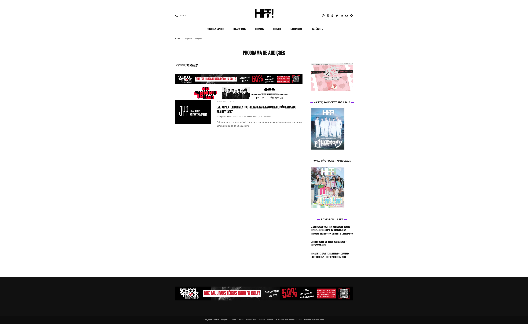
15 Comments (266, 117)
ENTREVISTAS (296, 29)
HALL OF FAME (239, 29)
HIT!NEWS (259, 29)
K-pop (231, 101)
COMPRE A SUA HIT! (215, 29)
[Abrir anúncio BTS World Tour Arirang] (239, 93)
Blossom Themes (294, 320)
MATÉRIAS (316, 29)
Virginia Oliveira (225, 117)
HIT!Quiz (277, 29)
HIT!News (221, 101)
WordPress (319, 320)
